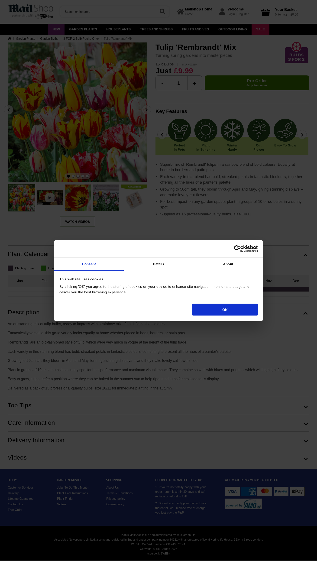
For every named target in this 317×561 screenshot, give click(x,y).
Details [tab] (158, 264)
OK (225, 310)
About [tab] (228, 264)
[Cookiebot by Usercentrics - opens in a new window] (237, 248)
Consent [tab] (89, 264)
